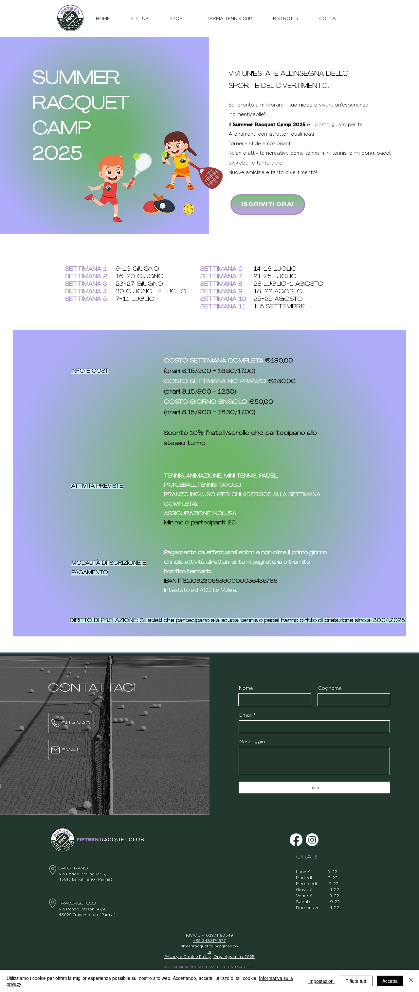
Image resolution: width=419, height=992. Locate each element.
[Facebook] (296, 839)
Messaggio (252, 741)
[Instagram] (312, 839)
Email (245, 714)
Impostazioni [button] (321, 981)
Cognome (330, 688)
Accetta (390, 981)
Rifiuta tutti (356, 981)
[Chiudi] (411, 981)
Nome (246, 688)
